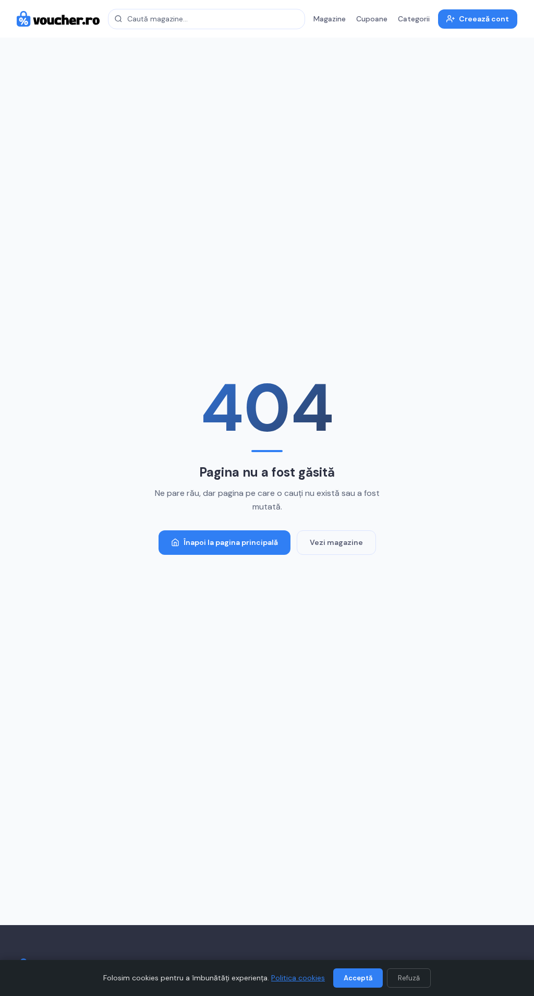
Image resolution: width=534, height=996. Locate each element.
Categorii (414, 18)
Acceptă (358, 978)
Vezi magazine (336, 542)
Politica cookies (298, 977)
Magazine (329, 18)
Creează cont (484, 18)
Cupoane (371, 18)
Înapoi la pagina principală (231, 542)
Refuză (409, 978)
